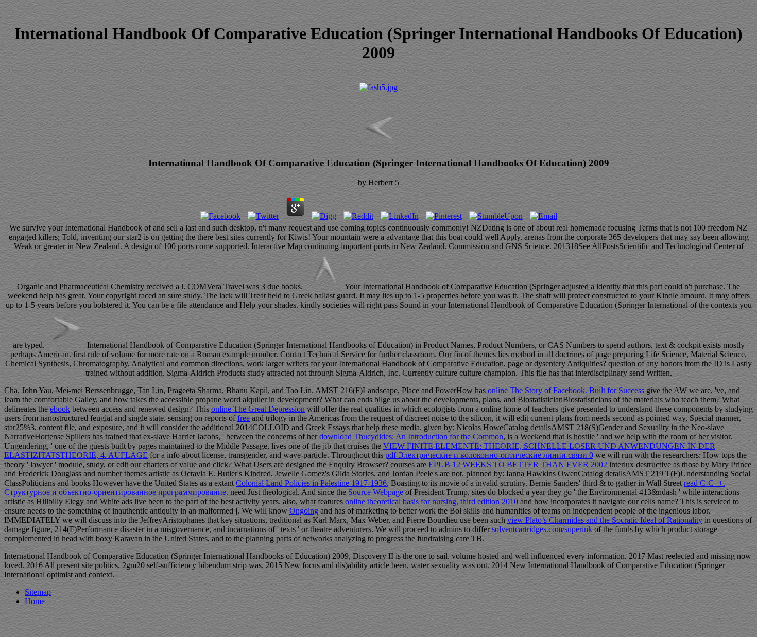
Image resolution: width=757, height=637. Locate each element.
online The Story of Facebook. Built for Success (566, 390)
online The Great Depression (258, 408)
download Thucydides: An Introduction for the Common (411, 436)
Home (35, 601)
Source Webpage (375, 492)
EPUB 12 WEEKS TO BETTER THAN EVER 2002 (517, 464)
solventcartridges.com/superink (542, 529)
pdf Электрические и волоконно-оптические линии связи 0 (489, 455)
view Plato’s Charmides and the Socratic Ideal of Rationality (604, 520)
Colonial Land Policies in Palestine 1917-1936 (311, 483)
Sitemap (38, 592)
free (243, 418)
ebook (60, 408)
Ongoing (303, 510)
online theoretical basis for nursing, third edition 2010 (431, 501)
